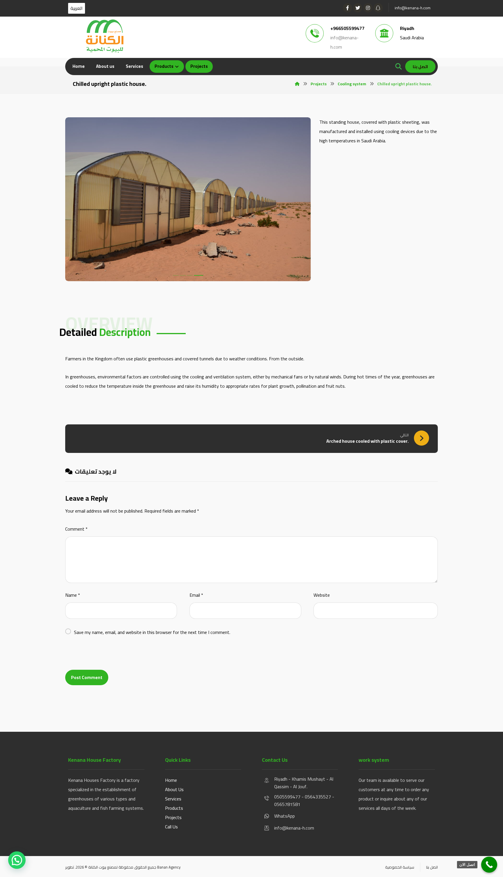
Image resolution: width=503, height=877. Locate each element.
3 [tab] (193, 275)
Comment (76, 529)
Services (173, 798)
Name (72, 595)
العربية (76, 8)
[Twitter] (357, 8)
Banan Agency (168, 867)
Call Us (171, 826)
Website (322, 595)
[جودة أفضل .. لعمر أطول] (104, 36)
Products (174, 808)
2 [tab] (186, 275)
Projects (173, 817)
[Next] (301, 200)
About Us (174, 789)
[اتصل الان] (489, 865)
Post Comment (86, 677)
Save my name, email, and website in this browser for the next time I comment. (152, 632)
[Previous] (74, 200)
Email (196, 595)
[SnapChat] (378, 8)
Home (171, 780)
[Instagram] (368, 8)
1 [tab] (177, 275)
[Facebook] (347, 8)
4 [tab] (200, 275)
